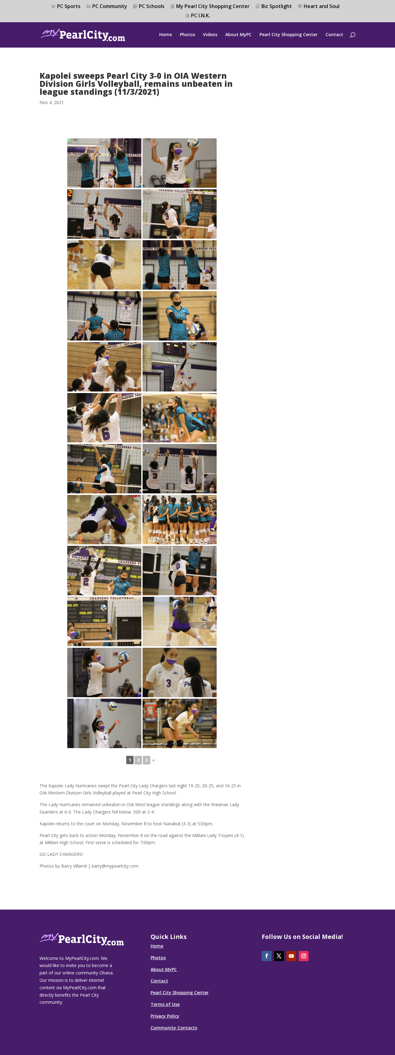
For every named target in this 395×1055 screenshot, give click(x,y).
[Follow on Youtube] (291, 956)
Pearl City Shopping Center (289, 34)
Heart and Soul (321, 7)
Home (165, 34)
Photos (187, 34)
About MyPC (238, 34)
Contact (334, 34)
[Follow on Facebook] (267, 956)
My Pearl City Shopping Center (213, 7)
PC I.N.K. (200, 16)
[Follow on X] (279, 956)
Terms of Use (165, 1004)
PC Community (109, 7)
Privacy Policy (165, 1016)
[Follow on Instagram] (304, 956)
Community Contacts (174, 1028)
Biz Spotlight (276, 7)
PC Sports (69, 7)
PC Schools (151, 7)
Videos (210, 34)
